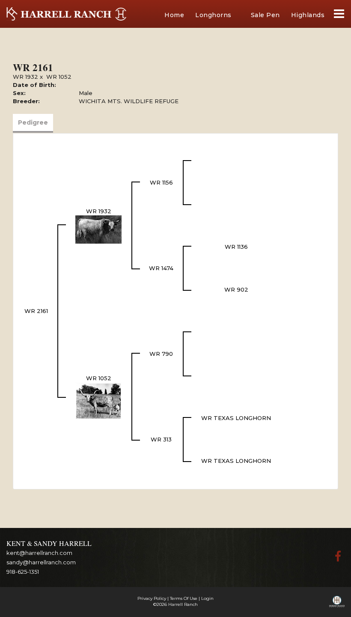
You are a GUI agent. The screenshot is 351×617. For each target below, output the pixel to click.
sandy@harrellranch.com (41, 562)
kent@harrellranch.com (39, 552)
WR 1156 (161, 182)
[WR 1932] (98, 228)
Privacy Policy (151, 598)
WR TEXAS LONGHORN (236, 417)
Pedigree (33, 122)
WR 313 (161, 439)
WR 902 (236, 289)
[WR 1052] (98, 399)
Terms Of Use (183, 598)
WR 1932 (25, 76)
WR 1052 (58, 76)
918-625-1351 (22, 571)
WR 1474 (161, 268)
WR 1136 (236, 246)
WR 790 (161, 353)
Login (207, 598)
